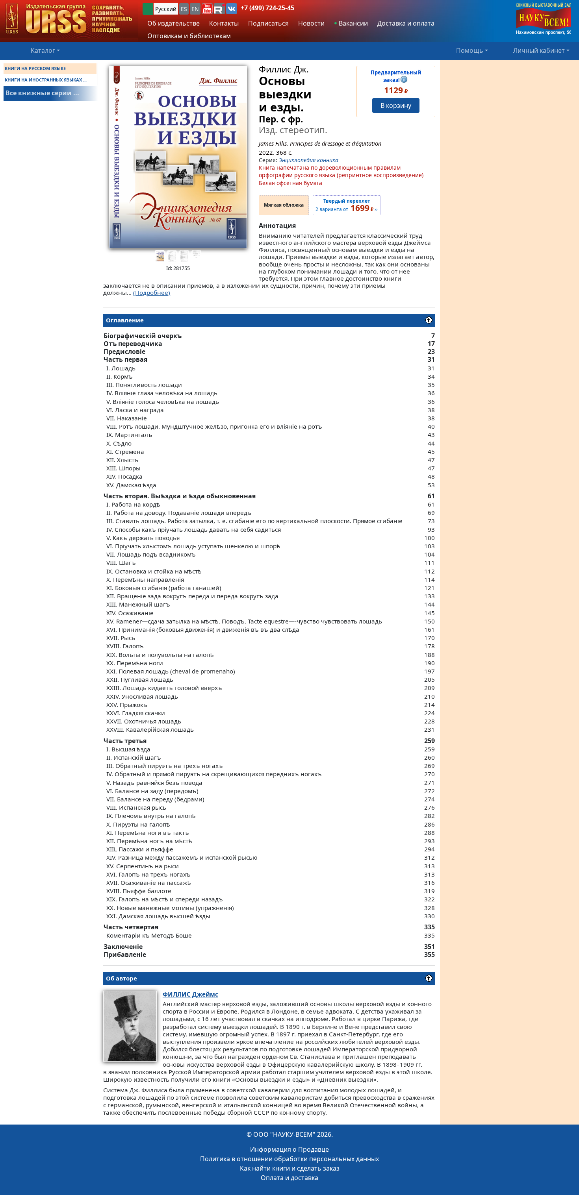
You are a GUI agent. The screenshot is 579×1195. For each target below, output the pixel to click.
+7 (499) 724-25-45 (267, 8)
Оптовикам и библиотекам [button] (189, 35)
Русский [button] (165, 9)
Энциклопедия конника (308, 160)
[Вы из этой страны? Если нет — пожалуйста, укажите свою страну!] (148, 9)
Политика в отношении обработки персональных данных (289, 1158)
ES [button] (184, 9)
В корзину (395, 105)
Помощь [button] (469, 50)
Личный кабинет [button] (539, 50)
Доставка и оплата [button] (405, 23)
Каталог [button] (43, 50)
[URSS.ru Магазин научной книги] (69, 19)
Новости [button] (311, 23)
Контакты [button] (224, 23)
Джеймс (190, 994)
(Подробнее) (151, 292)
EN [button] (195, 9)
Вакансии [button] (352, 23)
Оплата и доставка (289, 1177)
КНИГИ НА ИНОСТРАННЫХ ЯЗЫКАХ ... (46, 80)
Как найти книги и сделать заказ (290, 1168)
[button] (207, 8)
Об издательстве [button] (173, 23)
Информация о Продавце (289, 1149)
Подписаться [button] (268, 23)
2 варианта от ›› (346, 205)
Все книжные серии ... (42, 93)
